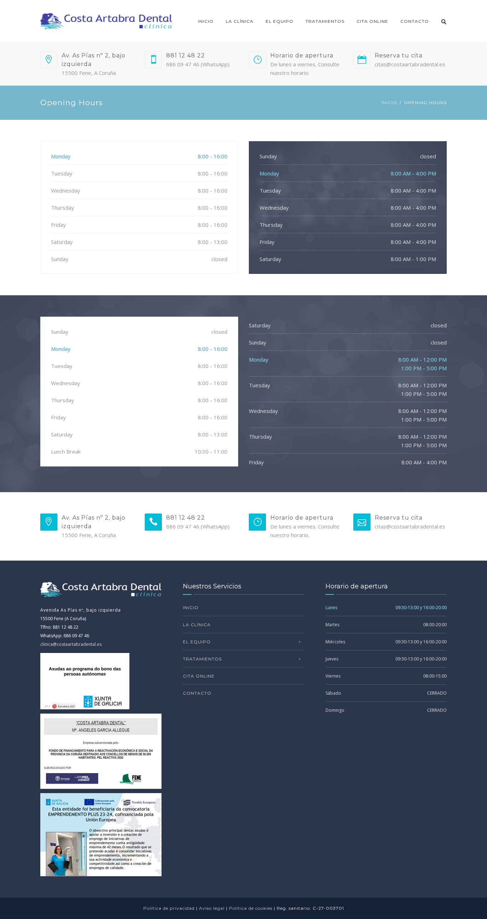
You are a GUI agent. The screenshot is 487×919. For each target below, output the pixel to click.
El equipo (279, 21)
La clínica (239, 21)
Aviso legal (212, 908)
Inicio (206, 21)
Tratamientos (325, 21)
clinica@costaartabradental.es (71, 644)
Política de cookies (250, 908)
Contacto (414, 21)
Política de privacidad (169, 908)
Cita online (372, 21)
